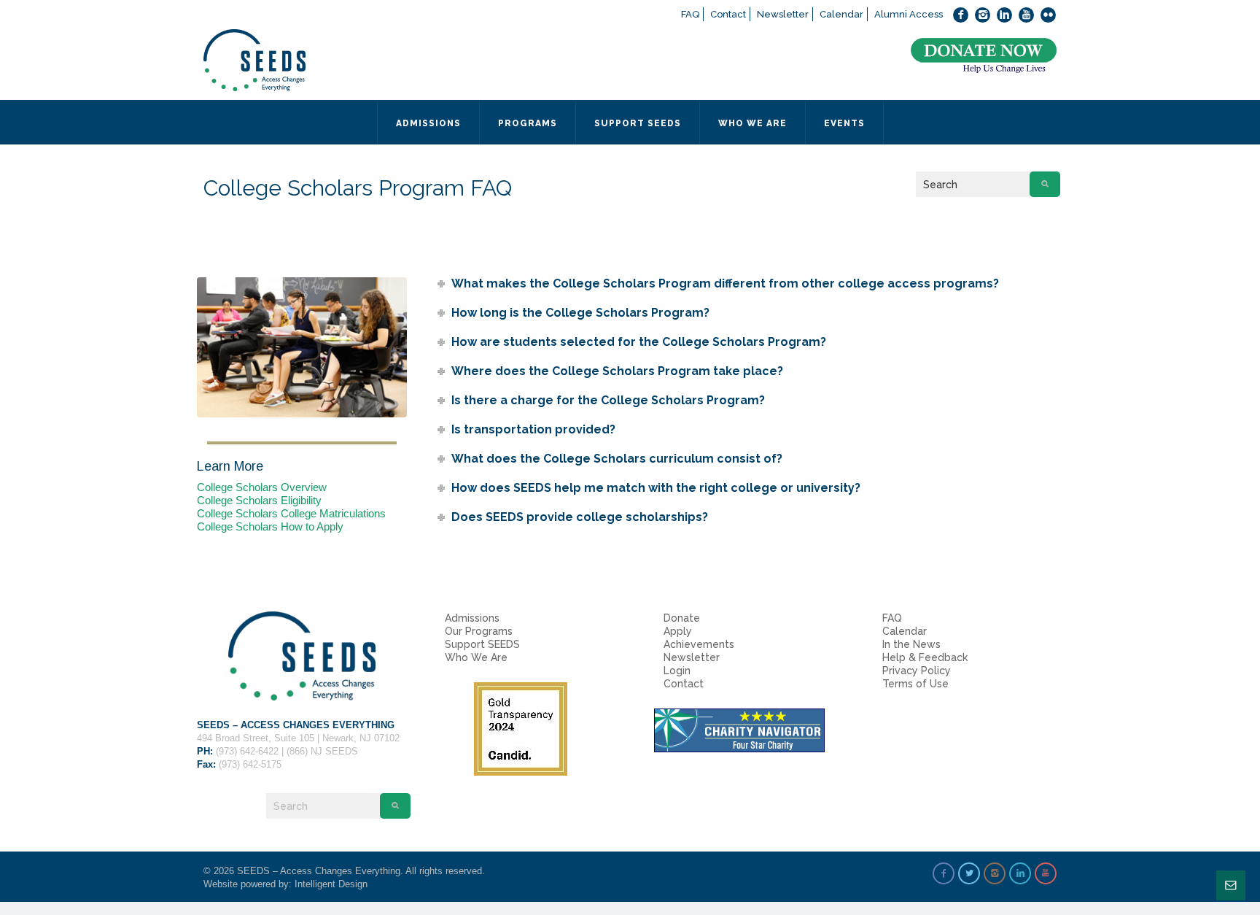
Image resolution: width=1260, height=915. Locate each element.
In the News (911, 644)
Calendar (841, 14)
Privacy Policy (916, 670)
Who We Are (476, 657)
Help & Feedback (925, 657)
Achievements (699, 644)
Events (844, 123)
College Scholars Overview (262, 487)
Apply (678, 631)
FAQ (690, 14)
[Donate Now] (984, 55)
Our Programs (479, 631)
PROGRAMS (527, 123)
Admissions (472, 618)
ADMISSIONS (428, 123)
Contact (728, 14)
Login (677, 670)
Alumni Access (908, 14)
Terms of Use (915, 684)
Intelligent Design (331, 884)
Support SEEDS (482, 644)
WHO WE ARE (752, 123)
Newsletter (783, 14)
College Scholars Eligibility (259, 500)
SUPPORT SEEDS (637, 123)
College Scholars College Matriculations (291, 513)
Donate (682, 618)
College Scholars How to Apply (270, 526)
